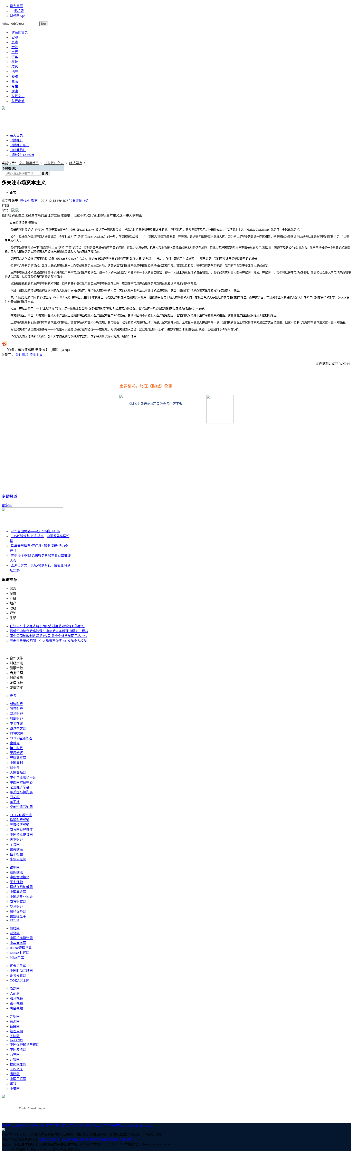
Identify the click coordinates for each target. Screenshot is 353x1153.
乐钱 (13, 1084)
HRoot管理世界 (21, 948)
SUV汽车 (16, 1069)
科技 (14, 62)
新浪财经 (16, 704)
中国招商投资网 (21, 938)
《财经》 (16, 140)
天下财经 (16, 839)
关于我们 (25, 1125)
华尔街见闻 (18, 859)
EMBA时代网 (19, 952)
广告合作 (52, 1125)
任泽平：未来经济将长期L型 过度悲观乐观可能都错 (47, 626)
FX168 (14, 920)
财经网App (17, 16)
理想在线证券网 (21, 887)
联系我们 (38, 1125)
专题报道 (9, 496)
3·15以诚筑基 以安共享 (27, 536)
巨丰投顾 (16, 854)
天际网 (15, 1036)
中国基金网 (18, 892)
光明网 (15, 1016)
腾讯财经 (16, 709)
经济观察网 (18, 758)
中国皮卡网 (18, 1049)
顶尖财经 (16, 849)
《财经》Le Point (22, 155)
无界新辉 (16, 753)
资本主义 (35, 354)
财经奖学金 (68, 1125)
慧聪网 (15, 928)
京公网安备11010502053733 (81, 1139)
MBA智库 (17, 957)
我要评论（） (79, 200)
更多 (13, 696)
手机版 (19, 11)
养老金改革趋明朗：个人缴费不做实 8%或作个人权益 (48, 641)
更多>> (7, 505)
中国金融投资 (19, 877)
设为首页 (16, 6)
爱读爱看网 (18, 975)
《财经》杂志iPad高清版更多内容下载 (155, 403)
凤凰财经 (16, 718)
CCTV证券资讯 (21, 815)
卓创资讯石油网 (21, 807)
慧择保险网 (18, 911)
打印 (5, 205)
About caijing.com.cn (138, 1125)
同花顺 (15, 797)
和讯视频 (16, 998)
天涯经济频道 (19, 825)
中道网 (15, 1088)
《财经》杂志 (54, 163)
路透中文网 (18, 728)
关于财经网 (10, 1125)
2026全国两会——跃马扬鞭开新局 (35, 531)
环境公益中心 (100, 1125)
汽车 (14, 57)
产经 (14, 52)
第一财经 (16, 748)
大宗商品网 (18, 772)
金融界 (15, 743)
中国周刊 (16, 763)
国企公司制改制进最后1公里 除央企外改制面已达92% (48, 636)
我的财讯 (16, 872)
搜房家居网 (18, 1064)
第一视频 (16, 1003)
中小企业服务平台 (23, 777)
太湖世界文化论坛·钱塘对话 (31, 565)
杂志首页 (16, 135)
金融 (14, 47)
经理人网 (16, 1031)
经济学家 (75, 163)
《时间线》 (18, 150)
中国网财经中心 (21, 782)
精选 (14, 66)
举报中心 (117, 1125)
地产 (14, 71)
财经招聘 (83, 1125)
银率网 (15, 867)
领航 (14, 76)
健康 (14, 91)
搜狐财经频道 (19, 820)
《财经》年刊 (19, 145)
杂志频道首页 (29, 163)
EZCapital (16, 1040)
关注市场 (22, 354)
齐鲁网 (15, 1059)
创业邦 (15, 767)
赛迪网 (15, 1021)
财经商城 (18, 101)
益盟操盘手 (18, 916)
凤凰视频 (16, 1008)
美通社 (15, 802)
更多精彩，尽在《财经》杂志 (145, 386)
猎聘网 (15, 1074)
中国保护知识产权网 (24, 1044)
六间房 (15, 993)
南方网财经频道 (21, 830)
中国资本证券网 (21, 834)
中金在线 (16, 723)
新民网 (15, 1026)
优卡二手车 (18, 966)
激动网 (15, 988)
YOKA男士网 (19, 980)
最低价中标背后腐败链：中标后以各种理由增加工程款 (49, 631)
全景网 (15, 844)
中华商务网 (18, 943)
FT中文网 (16, 733)
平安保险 (16, 882)
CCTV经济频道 (21, 738)
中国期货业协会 (21, 897)
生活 (14, 81)
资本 (14, 42)
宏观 (14, 37)
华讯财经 (16, 906)
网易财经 (16, 713)
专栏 (14, 86)
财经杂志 (18, 96)
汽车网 (15, 1054)
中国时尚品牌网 (21, 970)
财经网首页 (19, 32)
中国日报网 (18, 1079)
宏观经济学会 (19, 787)
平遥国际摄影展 (21, 792)
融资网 (15, 933)
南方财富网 (18, 901)
